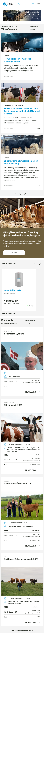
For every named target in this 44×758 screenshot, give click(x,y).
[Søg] (19, 4)
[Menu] (38, 4)
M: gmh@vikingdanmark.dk (31, 613)
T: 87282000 (36, 380)
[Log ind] (26, 4)
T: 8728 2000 (36, 534)
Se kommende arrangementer (30, 322)
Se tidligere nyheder (34, 28)
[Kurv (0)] (33, 4)
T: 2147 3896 (36, 611)
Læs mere (13, 252)
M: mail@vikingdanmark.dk (31, 382)
